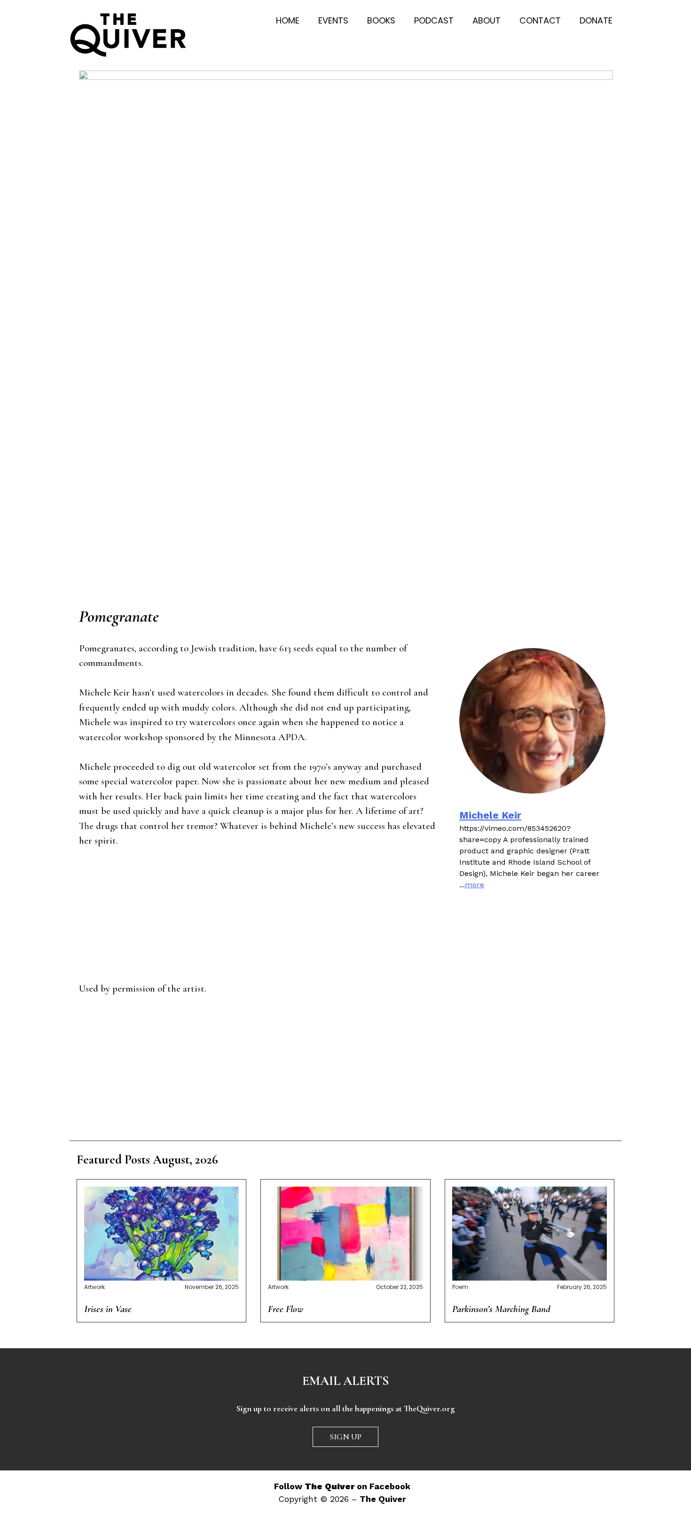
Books (381, 20)
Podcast (434, 20)
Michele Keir (490, 815)
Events (333, 20)
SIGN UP (345, 1436)
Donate (596, 20)
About (486, 20)
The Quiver (383, 1499)
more (474, 884)
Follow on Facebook (342, 1486)
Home (287, 20)
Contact (540, 20)
